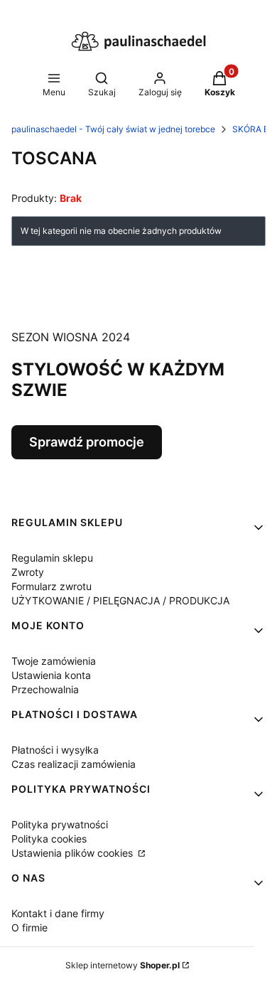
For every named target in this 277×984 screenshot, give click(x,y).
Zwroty (27, 572)
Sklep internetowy (122, 965)
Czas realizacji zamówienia (73, 764)
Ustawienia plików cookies (73, 853)
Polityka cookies (49, 839)
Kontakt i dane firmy (57, 913)
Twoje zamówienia (53, 661)
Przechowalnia (45, 689)
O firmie (29, 927)
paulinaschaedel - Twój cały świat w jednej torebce (113, 129)
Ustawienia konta (51, 675)
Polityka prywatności (59, 824)
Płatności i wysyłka (55, 750)
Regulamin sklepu (52, 558)
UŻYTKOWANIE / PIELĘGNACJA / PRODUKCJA (120, 600)
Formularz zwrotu (51, 586)
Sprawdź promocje (86, 441)
